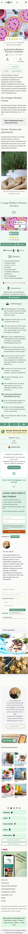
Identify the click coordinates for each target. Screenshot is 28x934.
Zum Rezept (14, 66)
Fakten (3, 898)
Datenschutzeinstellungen (9, 886)
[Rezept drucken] (23, 424)
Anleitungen (18, 71)
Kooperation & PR (6, 895)
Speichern (20, 222)
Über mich (4, 880)
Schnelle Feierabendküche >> (14, 840)
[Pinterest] (17, 808)
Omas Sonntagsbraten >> (14, 843)
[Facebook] (8, 808)
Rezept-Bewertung (8, 598)
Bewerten (14, 233)
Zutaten (7, 71)
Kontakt (3, 901)
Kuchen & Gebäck (12, 42)
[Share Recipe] (14, 424)
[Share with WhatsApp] (20, 226)
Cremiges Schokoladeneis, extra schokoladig (7, 765)
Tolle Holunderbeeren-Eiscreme (7, 797)
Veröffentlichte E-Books (8, 892)
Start (5, 42)
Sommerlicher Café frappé (19, 781)
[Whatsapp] (20, 808)
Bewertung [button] (13, 459)
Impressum (8, 932)
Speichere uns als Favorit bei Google (15, 283)
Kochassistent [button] (14, 297)
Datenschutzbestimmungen (16, 526)
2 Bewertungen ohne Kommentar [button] (16, 613)
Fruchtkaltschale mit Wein (7, 781)
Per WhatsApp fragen (14, 467)
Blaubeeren (15, 536)
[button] (10, 238)
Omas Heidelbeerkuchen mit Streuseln (19, 765)
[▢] (3, 261)
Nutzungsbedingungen (8, 889)
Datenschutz (5, 883)
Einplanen (21, 244)
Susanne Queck (11, 54)
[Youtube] (11, 808)
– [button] (13, 250)
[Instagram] (14, 808)
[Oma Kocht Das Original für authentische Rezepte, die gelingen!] (8, 2)
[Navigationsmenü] (1, 2)
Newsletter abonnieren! (14, 531)
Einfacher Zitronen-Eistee (19, 797)
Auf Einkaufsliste (8, 244)
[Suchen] (17, 2)
